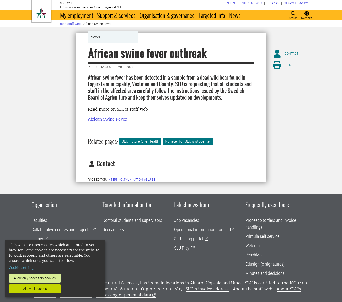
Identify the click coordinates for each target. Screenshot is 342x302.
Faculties (39, 220)
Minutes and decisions (265, 273)
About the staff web (252, 288)
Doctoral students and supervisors (132, 220)
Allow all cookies (35, 288)
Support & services (116, 15)
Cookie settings (22, 267)
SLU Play (181, 248)
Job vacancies (186, 220)
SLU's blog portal (188, 238)
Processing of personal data (123, 294)
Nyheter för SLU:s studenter (188, 141)
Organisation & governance (167, 15)
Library (37, 238)
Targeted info (212, 15)
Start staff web (70, 24)
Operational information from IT (201, 229)
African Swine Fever (107, 119)
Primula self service (262, 236)
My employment (76, 15)
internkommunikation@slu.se (131, 179)
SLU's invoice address (207, 288)
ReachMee (254, 254)
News (235, 15)
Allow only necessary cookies (35, 278)
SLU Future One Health (140, 141)
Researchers (113, 229)
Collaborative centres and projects (60, 229)
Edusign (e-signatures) (265, 264)
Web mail (253, 245)
